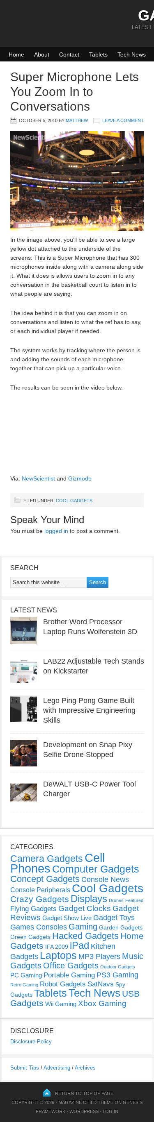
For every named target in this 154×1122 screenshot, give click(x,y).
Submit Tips (24, 1068)
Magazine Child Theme (85, 1102)
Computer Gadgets (95, 869)
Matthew (77, 120)
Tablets (98, 54)
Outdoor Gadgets (117, 966)
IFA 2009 (56, 946)
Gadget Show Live (67, 917)
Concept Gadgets (45, 879)
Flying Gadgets (33, 908)
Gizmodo (80, 478)
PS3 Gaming (117, 975)
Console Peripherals (40, 889)
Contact (69, 54)
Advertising (57, 1068)
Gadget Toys (114, 917)
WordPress (84, 1111)
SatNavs (100, 984)
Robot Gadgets (63, 984)
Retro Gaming (24, 984)
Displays (89, 898)
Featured (134, 900)
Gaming (83, 926)
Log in (110, 1111)
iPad (79, 945)
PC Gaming (26, 975)
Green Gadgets (30, 937)
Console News (105, 879)
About (41, 54)
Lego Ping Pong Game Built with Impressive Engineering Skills (89, 710)
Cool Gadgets (74, 500)
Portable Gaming (69, 975)
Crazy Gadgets (39, 899)
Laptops (58, 955)
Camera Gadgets (46, 858)
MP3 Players (99, 956)
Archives (85, 1068)
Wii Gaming (60, 1003)
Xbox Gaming (102, 1003)
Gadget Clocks (84, 908)
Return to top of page (84, 1093)
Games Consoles (38, 927)
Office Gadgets (71, 965)
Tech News (131, 54)
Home (16, 54)
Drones (116, 900)
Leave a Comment (123, 120)
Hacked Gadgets (85, 936)
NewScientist (38, 478)
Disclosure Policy (31, 1041)
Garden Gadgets (121, 927)
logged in (56, 531)
